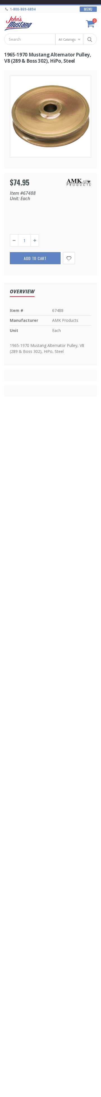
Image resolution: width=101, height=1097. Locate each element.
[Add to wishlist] (69, 258)
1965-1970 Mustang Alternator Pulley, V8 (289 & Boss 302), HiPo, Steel (47, 57)
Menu (88, 9)
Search (89, 39)
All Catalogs (67, 39)
